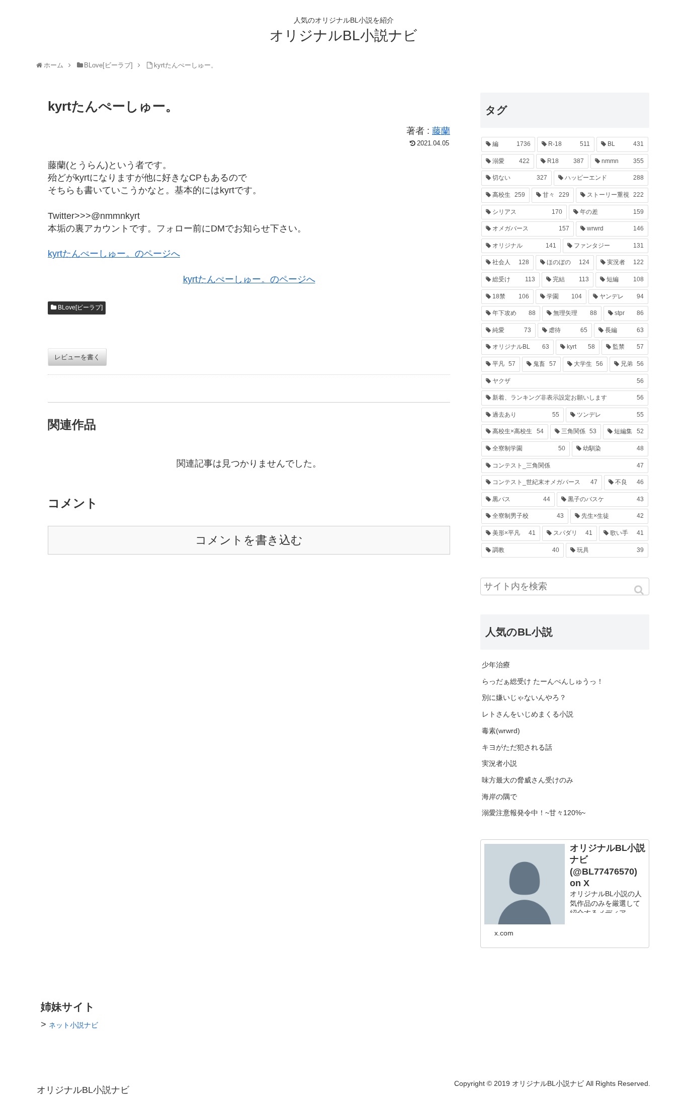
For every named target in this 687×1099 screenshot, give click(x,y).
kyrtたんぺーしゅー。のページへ (114, 254)
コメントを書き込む (249, 540)
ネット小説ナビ (73, 1025)
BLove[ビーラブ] (80, 307)
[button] (639, 590)
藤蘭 (441, 131)
